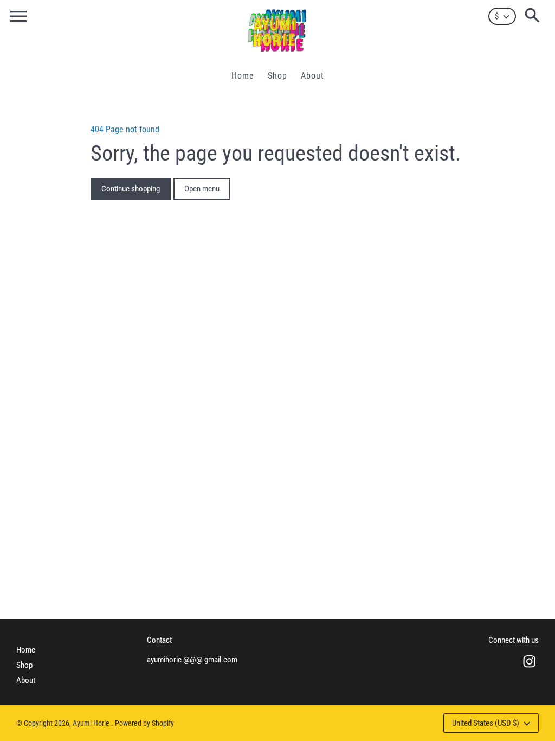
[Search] (534, 16)
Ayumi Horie (92, 723)
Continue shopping (130, 189)
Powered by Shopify (144, 723)
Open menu (202, 189)
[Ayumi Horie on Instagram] (529, 669)
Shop (24, 665)
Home (25, 650)
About (25, 680)
